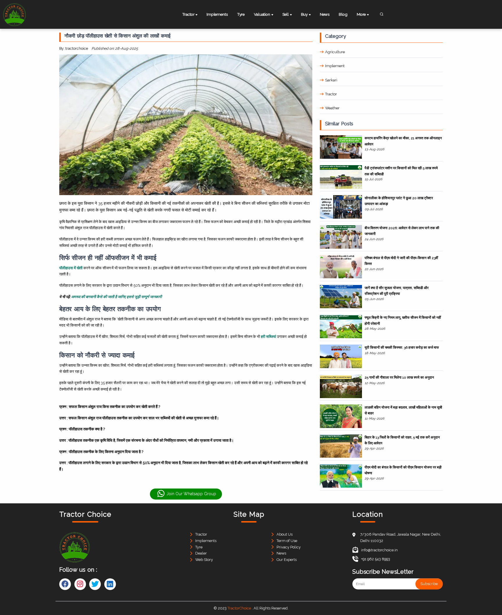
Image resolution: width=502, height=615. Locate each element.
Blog (343, 14)
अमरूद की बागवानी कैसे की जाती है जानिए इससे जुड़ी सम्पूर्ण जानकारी (116, 297)
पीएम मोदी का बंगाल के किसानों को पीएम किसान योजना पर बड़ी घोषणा (403, 470)
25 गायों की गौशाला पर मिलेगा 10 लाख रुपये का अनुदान (399, 377)
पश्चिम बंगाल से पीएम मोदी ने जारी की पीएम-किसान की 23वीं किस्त (401, 261)
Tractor (331, 94)
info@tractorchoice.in (379, 550)
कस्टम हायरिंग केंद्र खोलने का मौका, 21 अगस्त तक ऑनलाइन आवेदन (403, 141)
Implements (217, 14)
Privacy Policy (289, 547)
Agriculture (335, 52)
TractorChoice (239, 608)
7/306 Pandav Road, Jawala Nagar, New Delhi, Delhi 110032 (400, 537)
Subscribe (429, 584)
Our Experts (287, 559)
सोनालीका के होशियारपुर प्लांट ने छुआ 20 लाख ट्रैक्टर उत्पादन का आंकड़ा (399, 201)
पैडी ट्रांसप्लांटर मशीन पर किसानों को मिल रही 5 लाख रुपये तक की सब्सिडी (401, 171)
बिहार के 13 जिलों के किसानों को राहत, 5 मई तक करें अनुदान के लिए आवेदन (402, 440)
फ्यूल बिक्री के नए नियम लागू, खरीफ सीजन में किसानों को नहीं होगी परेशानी (403, 320)
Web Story (204, 559)
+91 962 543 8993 (375, 559)
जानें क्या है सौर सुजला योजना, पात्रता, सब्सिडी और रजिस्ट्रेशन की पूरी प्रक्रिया (397, 291)
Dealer (201, 553)
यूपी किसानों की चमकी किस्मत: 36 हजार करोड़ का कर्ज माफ (402, 347)
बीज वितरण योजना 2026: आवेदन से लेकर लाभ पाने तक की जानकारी (402, 231)
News (324, 14)
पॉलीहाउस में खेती (71, 268)
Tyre (241, 14)
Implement (335, 66)
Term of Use (287, 541)
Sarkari (331, 80)
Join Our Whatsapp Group (191, 493)
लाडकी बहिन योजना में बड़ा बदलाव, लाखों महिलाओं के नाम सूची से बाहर (403, 410)
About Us (285, 534)
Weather (332, 108)
